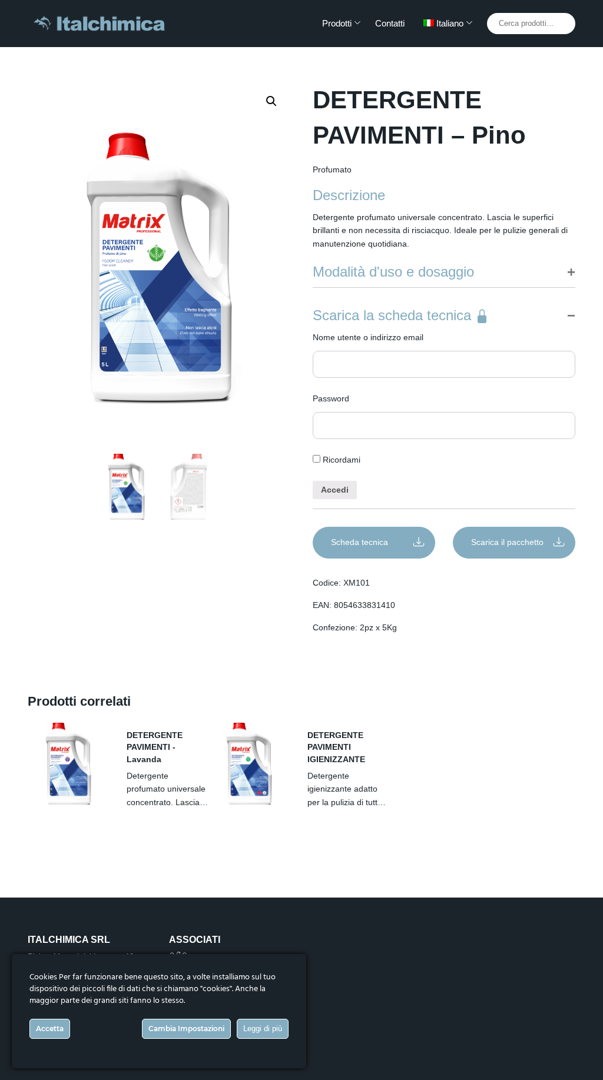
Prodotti (337, 23)
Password (331, 398)
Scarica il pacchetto (507, 542)
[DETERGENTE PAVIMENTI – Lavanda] (68, 763)
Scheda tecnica (359, 542)
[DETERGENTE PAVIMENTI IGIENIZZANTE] (249, 763)
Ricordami (340, 459)
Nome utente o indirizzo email (368, 337)
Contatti (390, 23)
